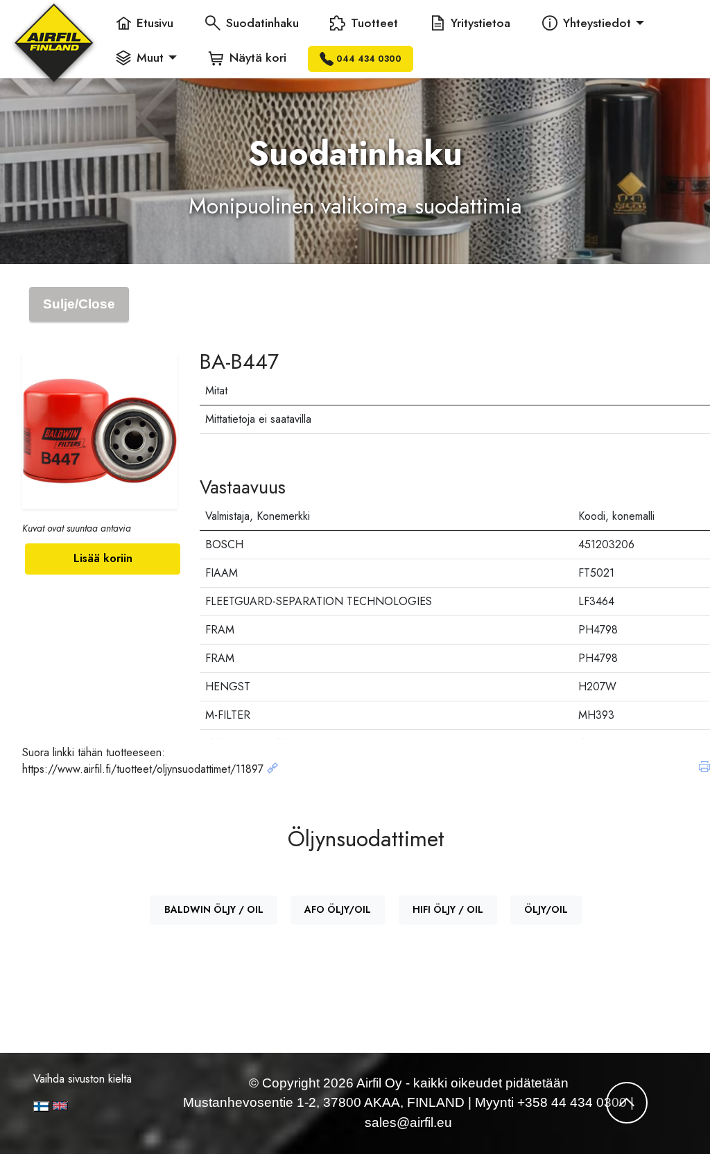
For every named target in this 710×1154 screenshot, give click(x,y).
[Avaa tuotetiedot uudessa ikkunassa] (272, 769)
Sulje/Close (79, 304)
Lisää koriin (102, 558)
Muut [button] (150, 58)
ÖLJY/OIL (546, 909)
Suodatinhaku (262, 23)
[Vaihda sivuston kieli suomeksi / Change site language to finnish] (41, 1106)
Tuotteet (374, 23)
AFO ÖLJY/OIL (337, 909)
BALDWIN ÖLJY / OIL (213, 909)
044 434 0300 (368, 59)
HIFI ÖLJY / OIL (448, 909)
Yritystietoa (480, 23)
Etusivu (155, 23)
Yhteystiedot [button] (597, 23)
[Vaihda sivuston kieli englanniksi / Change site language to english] (87, 1105)
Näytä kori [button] (258, 58)
